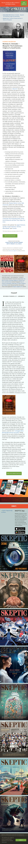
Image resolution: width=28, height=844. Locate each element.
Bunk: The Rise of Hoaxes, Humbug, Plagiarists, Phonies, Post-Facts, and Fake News (13, 280)
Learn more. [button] (4, 842)
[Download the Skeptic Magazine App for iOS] (20, 529)
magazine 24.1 (18, 286)
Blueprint (14, 89)
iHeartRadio (6, 228)
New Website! (24, 3)
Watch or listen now (10, 235)
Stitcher (19, 226)
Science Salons (9, 242)
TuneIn (14, 228)
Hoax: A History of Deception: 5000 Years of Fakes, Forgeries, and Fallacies (14, 283)
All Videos (18, 243)
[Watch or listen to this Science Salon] (14, 30)
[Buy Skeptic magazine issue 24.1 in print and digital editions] (14, 490)
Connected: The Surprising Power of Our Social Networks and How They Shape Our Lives (14, 220)
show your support (12, 250)
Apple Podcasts (21, 225)
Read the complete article (14, 473)
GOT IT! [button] (21, 840)
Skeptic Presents (11, 243)
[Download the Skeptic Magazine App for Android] (20, 533)
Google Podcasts (11, 226)
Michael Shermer (18, 242)
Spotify (4, 226)
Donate (14, 506)
